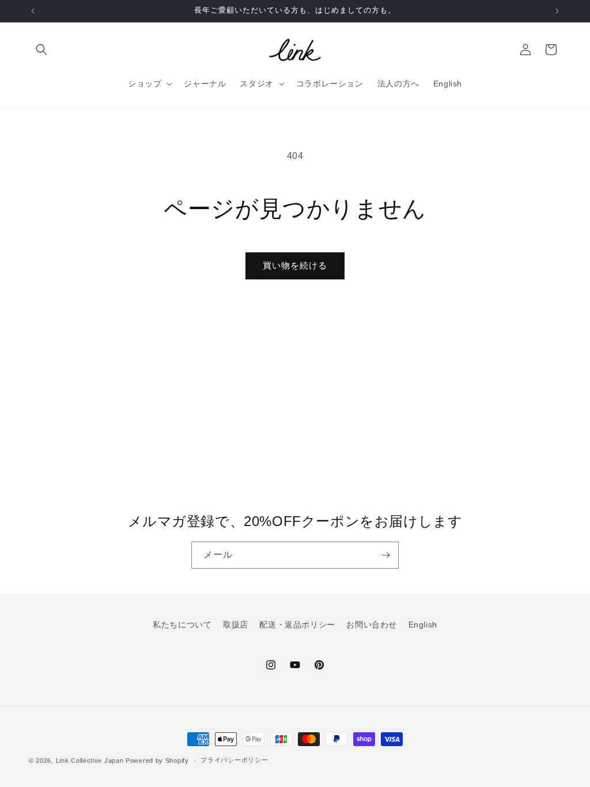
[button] (41, 49)
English (423, 624)
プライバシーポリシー (234, 759)
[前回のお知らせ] (33, 11)
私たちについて (182, 624)
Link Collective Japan (90, 760)
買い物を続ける (295, 265)
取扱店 (235, 624)
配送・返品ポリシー (297, 624)
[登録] (385, 555)
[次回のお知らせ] (557, 11)
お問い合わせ (371, 624)
